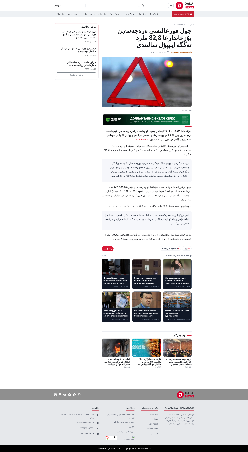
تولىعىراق (60, 14)
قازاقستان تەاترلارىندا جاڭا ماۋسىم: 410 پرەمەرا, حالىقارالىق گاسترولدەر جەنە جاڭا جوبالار (148, 362)
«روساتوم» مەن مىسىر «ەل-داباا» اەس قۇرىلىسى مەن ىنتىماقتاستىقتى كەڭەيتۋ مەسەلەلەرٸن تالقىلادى (179, 362)
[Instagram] (60, 395)
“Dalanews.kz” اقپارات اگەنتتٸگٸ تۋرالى (120, 416)
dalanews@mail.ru (85, 422)
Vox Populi (130, 14)
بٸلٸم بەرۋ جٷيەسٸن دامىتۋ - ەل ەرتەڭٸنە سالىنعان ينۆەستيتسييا (77, 50)
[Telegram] (69, 395)
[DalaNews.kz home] (185, 5)
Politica (142, 14)
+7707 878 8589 (86, 433)
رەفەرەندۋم (73, 14)
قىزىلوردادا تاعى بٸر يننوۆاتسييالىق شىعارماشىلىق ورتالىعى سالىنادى (81, 64)
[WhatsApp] (79, 395)
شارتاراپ (102, 14)
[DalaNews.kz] (185, 394)
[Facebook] (74, 395)
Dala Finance (116, 14)
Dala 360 (153, 14)
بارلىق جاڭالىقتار (76, 74)
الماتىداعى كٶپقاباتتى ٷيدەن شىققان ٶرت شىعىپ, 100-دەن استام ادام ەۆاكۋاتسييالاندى (117, 362)
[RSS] (55, 395)
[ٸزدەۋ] (143, 5)
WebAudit (102, 448)
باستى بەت (190, 24)
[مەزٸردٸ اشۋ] (171, 5)
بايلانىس (131, 426)
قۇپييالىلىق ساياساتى (125, 431)
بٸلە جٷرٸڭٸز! (88, 14)
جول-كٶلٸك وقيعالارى (169, 248)
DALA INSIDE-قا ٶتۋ (181, 14)
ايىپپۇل (186, 248)
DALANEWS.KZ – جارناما (124, 422)
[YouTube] (64, 395)
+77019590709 (87, 428)
